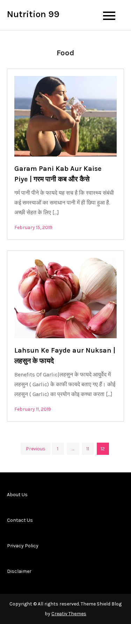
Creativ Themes (68, 614)
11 (87, 449)
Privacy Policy (22, 546)
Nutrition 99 (33, 14)
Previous (35, 449)
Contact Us (20, 520)
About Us (17, 495)
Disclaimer (19, 571)
